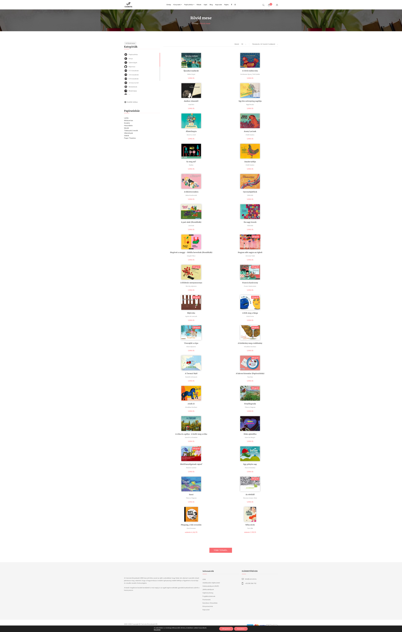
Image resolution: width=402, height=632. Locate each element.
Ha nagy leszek (250, 222)
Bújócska (191, 313)
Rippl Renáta (250, 104)
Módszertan (128, 120)
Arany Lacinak (250, 131)
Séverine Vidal (250, 256)
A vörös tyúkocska (250, 71)
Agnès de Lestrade (191, 316)
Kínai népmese (191, 346)
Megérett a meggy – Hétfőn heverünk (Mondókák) (191, 252)
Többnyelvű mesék (131, 131)
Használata (128, 126)
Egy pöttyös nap (250, 464)
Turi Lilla (250, 528)
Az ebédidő (250, 494)
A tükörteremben (191, 192)
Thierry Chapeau (250, 407)
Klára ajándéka (250, 434)
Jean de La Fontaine (191, 437)
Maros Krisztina (250, 467)
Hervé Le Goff (191, 135)
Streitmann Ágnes (246, 74)
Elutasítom (241, 629)
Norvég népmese (191, 286)
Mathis (191, 165)
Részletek (157, 630)
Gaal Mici (191, 104)
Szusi (191, 494)
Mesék (126, 128)
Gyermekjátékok (250, 192)
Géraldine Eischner (250, 346)
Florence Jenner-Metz (250, 498)
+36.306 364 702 (250, 583)
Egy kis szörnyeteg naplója (250, 101)
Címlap (195, 23)
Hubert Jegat (191, 74)
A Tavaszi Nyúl (191, 373)
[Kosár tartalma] (269, 5)
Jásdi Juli (191, 225)
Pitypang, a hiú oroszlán (191, 525)
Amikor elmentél (191, 101)
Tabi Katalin (256, 74)
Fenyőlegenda (250, 404)
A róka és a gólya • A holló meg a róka (191, 434)
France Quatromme (250, 286)
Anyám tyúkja (250, 162)
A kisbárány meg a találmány (250, 343)
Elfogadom (226, 629)
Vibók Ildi (250, 195)
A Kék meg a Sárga (250, 313)
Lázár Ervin (250, 316)
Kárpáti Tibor (191, 256)
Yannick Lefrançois (191, 377)
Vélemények (128, 133)
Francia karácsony (250, 283)
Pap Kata (250, 377)
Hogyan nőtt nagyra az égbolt (250, 252)
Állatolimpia (191, 131)
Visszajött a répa (191, 343)
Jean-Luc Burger (250, 437)
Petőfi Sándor (250, 135)
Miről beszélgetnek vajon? (191, 464)
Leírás (126, 118)
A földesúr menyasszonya (191, 283)
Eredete (127, 123)
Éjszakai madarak (191, 71)
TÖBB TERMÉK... (221, 550)
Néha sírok (250, 525)
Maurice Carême (191, 467)
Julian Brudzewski (191, 195)
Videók (126, 136)
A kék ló (191, 404)
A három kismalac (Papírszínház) (250, 373)
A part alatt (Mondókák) (191, 222)
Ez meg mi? (191, 162)
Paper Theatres (130, 138)
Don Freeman (191, 528)
